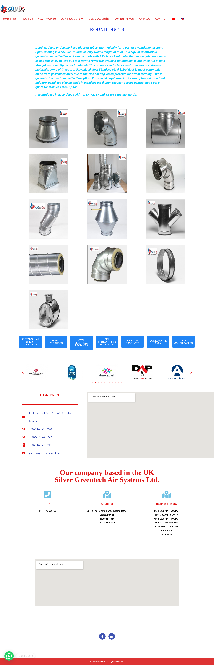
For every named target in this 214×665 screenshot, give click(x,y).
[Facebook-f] (102, 636)
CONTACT (50, 395)
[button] (23, 372)
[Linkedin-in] (111, 636)
